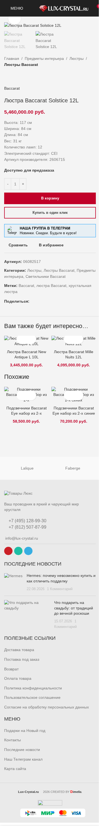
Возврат (11, 669)
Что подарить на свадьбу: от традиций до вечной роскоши (73, 607)
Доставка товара (19, 650)
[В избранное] (31, 339)
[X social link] (32, 301)
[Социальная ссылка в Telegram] (52, 301)
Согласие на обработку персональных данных (46, 707)
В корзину (50, 198)
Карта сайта (15, 768)
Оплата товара (17, 678)
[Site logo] (63, 8)
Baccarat (12, 88)
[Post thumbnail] (13, 582)
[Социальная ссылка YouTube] (8, 551)
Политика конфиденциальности (33, 688)
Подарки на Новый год (24, 730)
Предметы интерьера (44, 58)
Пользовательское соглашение (32, 697)
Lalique (27, 468)
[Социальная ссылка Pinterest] (39, 301)
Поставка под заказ (21, 659)
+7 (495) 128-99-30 (27, 520)
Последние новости (22, 749)
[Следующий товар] (21, 76)
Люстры (76, 58)
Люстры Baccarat (21, 64)
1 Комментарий (59, 589)
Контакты (12, 740)
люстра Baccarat (51, 285)
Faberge (72, 468)
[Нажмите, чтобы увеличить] (14, 18)
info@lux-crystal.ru (21, 538)
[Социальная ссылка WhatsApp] (46, 301)
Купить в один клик (50, 213)
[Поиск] (31, 8)
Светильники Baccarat (46, 276)
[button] (21, 339)
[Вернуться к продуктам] (14, 76)
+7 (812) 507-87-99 (27, 527)
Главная (11, 58)
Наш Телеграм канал (23, 759)
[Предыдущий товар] (7, 76)
